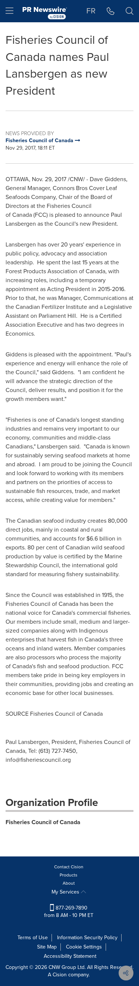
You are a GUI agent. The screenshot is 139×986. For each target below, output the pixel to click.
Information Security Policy (87, 937)
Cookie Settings (84, 947)
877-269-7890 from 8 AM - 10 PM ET (68, 911)
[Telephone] (110, 11)
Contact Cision (68, 866)
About (69, 883)
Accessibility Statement (70, 956)
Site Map (47, 947)
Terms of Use (32, 937)
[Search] (129, 11)
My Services (66, 892)
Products (68, 875)
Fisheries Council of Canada (43, 822)
